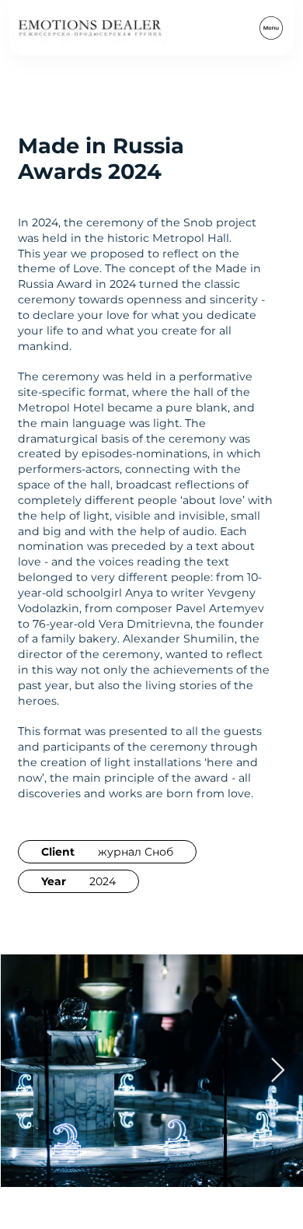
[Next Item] (277, 1070)
